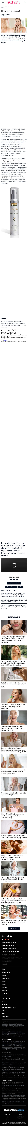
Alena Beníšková (5, 14)
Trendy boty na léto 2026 (17, 1036)
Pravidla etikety (5, 1024)
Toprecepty (5, 1016)
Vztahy (4, 969)
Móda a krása (8, 7)
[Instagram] (5, 939)
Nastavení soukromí (8, 955)
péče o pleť (13, 586)
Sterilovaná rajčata (17, 1041)
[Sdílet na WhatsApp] (17, 579)
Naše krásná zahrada (9, 1007)
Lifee (3, 1013)
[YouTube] (8, 939)
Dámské (20, 1114)
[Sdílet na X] (14, 579)
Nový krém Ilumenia (19, 141)
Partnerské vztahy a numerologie (8, 1033)
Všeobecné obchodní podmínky (12, 958)
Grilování (20, 1026)
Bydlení (4, 987)
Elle (3, 1001)
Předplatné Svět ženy (9, 942)
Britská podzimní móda (11, 1034)
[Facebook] (2, 939)
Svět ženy (7, 1114)
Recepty (4, 993)
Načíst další (14, 928)
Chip (3, 1010)
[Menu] (3, 2)
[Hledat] (24, 2)
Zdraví (4, 981)
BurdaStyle (20, 1116)
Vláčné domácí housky (6, 1044)
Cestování (11, 1025)
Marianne (5, 1004)
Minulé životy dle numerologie (16, 1031)
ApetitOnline (6, 998)
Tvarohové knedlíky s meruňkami (16, 1042)
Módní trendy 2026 (10, 1026)
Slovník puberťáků (12, 1024)
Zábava (4, 984)
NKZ (7, 1116)
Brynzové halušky (5, 1045)
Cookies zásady (7, 961)
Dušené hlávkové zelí (18, 1046)
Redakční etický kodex (9, 949)
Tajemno (4, 990)
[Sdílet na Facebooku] (11, 579)
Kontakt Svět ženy (8, 946)
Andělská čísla (5, 1025)
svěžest (20, 586)
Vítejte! (16, 1026)
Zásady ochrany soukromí (10, 952)
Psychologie (6, 978)
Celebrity (5, 975)
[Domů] (14, 2)
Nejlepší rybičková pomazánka (18, 1044)
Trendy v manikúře (5, 1031)
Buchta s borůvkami (14, 1045)
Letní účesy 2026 (8, 1036)
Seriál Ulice (18, 1033)
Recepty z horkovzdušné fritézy (12, 1049)
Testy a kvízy (19, 1024)
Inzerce (4, 964)
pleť (7, 586)
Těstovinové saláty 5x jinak (7, 1041)
